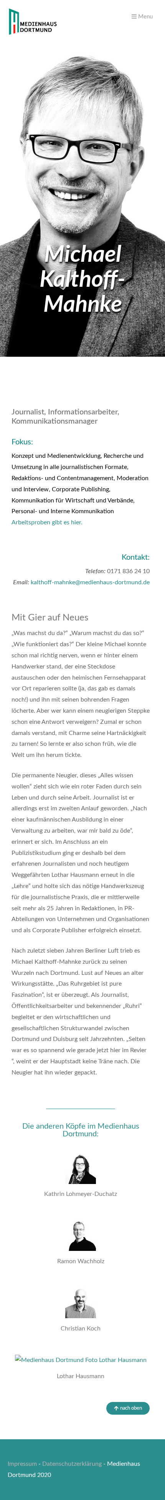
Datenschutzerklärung (72, 1464)
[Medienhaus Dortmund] (33, 33)
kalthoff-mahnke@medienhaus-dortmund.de (90, 582)
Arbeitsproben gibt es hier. (47, 522)
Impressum (22, 1464)
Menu (145, 17)
